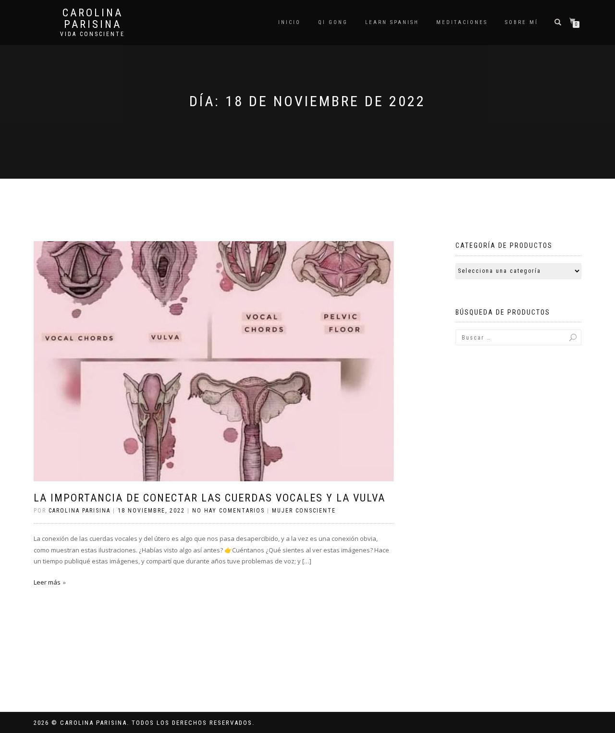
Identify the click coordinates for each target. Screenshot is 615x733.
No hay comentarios (228, 510)
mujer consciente (304, 510)
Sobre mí (521, 22)
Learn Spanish (392, 22)
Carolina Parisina (92, 18)
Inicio (289, 22)
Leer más (47, 582)
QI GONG (333, 22)
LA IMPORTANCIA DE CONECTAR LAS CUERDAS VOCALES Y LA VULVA (209, 498)
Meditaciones (462, 22)
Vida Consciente (92, 34)
